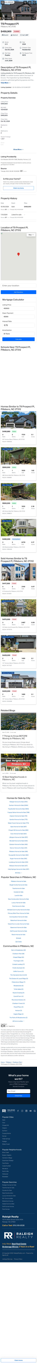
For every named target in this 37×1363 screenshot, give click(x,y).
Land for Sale (18, 895)
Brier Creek (5, 1152)
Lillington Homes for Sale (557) (18, 837)
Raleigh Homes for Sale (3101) (19, 802)
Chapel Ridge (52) (18, 957)
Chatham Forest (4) (18, 1003)
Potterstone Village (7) (18, 982)
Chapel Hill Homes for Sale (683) (18, 830)
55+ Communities (7, 1198)
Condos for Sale (18, 892)
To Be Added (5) (18, 989)
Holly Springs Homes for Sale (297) (18, 869)
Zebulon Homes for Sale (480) (18, 844)
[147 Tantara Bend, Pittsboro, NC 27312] (18, 644)
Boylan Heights (6, 1155)
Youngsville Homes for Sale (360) (18, 855)
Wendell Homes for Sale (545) (18, 841)
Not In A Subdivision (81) (18, 950)
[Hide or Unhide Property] (25, 3)
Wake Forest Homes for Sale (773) (18, 823)
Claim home (19, 1360)
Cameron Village (7, 1158)
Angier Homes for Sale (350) (18, 858)
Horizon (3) (18, 1010)
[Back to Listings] (3, 3)
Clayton (4, 1128)
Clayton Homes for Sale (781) (18, 816)
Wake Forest (6, 1144)
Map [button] (30, 235)
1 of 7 (33, 18)
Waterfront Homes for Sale (18, 920)
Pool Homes (6, 1209)
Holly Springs (6, 1138)
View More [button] (4, 83)
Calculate (18, 339)
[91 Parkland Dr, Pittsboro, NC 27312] (18, 572)
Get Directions (18, 292)
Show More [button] (17, 149)
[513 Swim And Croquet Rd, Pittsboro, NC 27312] (18, 608)
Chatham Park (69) (18, 953)
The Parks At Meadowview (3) (18, 1017)
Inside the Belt (6, 1166)
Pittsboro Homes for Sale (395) (18, 851)
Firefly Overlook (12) (19, 968)
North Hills (5, 1171)
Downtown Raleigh (7, 1160)
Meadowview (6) (18, 985)
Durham (4, 1130)
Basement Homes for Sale (18, 927)
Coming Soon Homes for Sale (18, 917)
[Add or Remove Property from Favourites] (34, 3)
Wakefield (5, 1176)
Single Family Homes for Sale (18, 885)
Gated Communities (8, 1204)
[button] (18, 1111)
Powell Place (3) (18, 1007)
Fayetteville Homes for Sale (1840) (18, 809)
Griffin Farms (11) (18, 971)
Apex (3, 1120)
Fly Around (7, 18)
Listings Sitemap (7, 1259)
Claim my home (18, 188)
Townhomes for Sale (18, 888)
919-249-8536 (18, 1225)
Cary (3, 1122)
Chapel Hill (5, 1125)
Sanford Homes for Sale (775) (19, 819)
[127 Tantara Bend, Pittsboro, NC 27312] (18, 679)
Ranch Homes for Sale (18, 934)
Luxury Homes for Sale (18, 902)
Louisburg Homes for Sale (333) (18, 862)
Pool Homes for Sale (18, 906)
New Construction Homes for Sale (18, 899)
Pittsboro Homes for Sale (18, 881)
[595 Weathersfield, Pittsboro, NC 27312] (18, 528)
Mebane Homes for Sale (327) (18, 865)
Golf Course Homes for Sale (18, 931)
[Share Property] (30, 3)
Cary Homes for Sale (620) (18, 833)
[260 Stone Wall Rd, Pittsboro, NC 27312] (18, 492)
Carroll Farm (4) (18, 996)
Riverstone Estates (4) (18, 1000)
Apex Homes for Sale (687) (18, 826)
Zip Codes (18, 941)
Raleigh (4, 1141)
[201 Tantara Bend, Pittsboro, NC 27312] (18, 420)
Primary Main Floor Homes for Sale (18, 913)
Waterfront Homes (7, 1201)
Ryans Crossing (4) (18, 993)
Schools (18, 938)
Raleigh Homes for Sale (9, 1185)
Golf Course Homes (8, 1206)
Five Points (5, 1163)
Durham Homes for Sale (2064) (18, 805)
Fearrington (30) (18, 961)
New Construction (7, 1193)
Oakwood (5, 1174)
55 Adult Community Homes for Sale (18, 909)
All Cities (17, 873)
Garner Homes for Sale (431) (18, 848)
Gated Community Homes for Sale (18, 924)
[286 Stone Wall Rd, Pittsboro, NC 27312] (18, 456)
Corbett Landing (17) (18, 964)
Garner (4, 1136)
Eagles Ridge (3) (18, 1014)
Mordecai (5, 1168)
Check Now (18, 1095)
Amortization (7, 330)
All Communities (18, 1021)
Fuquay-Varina (6, 1133)
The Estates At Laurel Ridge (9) (18, 978)
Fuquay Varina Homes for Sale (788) (18, 812)
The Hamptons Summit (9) (18, 975)
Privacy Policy (18, 1259)
